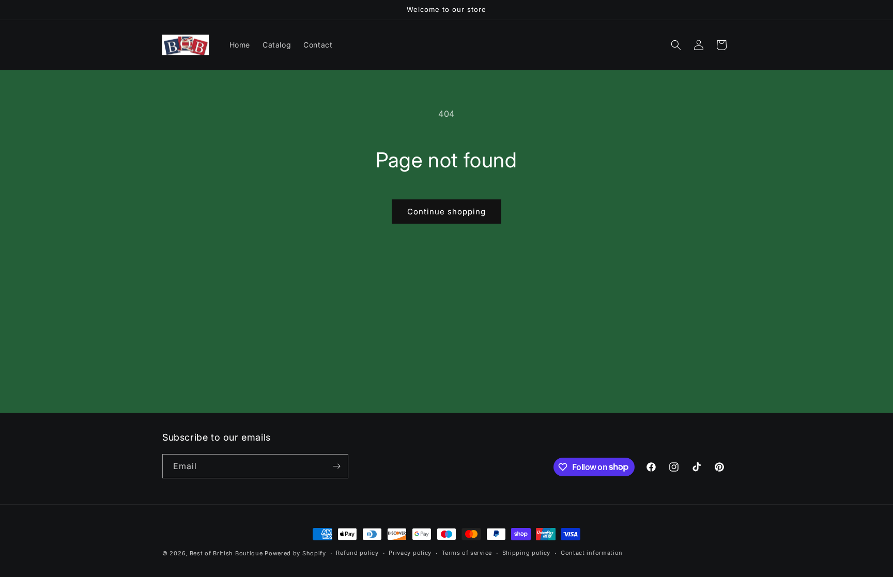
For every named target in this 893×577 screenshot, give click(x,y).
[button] (676, 45)
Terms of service (467, 552)
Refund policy (357, 552)
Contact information (592, 552)
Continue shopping (446, 211)
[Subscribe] (336, 466)
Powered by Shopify (295, 553)
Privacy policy (410, 552)
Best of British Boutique (226, 553)
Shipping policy (526, 552)
